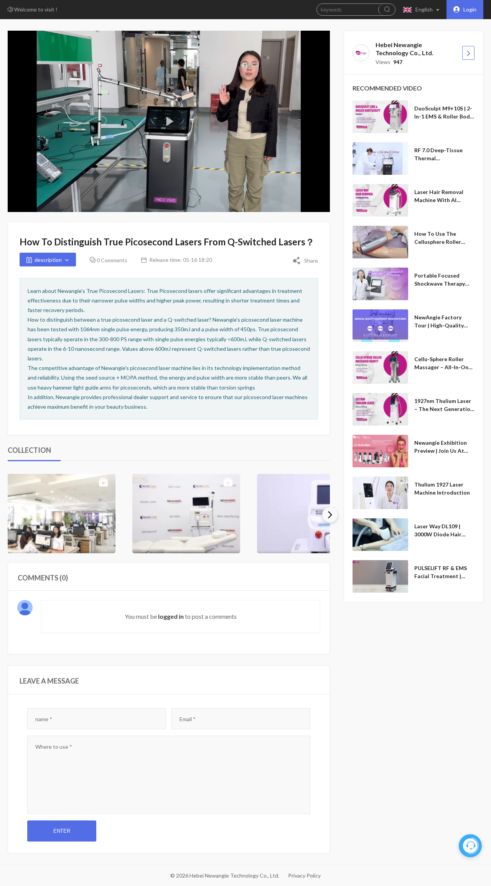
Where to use (53, 746)
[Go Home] (468, 53)
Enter (61, 831)
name (43, 719)
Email (188, 719)
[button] (423, 9)
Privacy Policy (304, 875)
